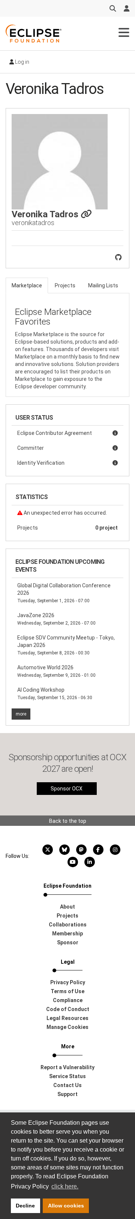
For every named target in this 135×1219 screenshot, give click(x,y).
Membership (67, 934)
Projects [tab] (65, 285)
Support (67, 1094)
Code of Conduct (67, 1009)
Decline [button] (25, 1206)
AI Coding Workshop (54, 693)
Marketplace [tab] (27, 285)
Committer (30, 448)
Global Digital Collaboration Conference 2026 (64, 592)
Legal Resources (67, 1018)
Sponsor (67, 942)
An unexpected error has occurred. (64, 513)
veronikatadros (33, 223)
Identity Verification (40, 463)
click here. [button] (64, 1186)
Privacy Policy (67, 982)
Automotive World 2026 (56, 671)
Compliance (67, 1000)
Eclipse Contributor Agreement (54, 433)
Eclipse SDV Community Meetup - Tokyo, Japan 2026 (66, 645)
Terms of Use (67, 991)
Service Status (67, 1076)
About (67, 907)
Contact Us (67, 1085)
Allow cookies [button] (66, 1206)
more (21, 714)
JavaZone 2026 (56, 619)
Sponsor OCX (66, 789)
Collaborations (68, 925)
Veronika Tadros (46, 214)
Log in (21, 62)
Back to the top (67, 821)
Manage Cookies (67, 1027)
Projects (67, 528)
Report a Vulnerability (67, 1067)
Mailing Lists (103, 285)
